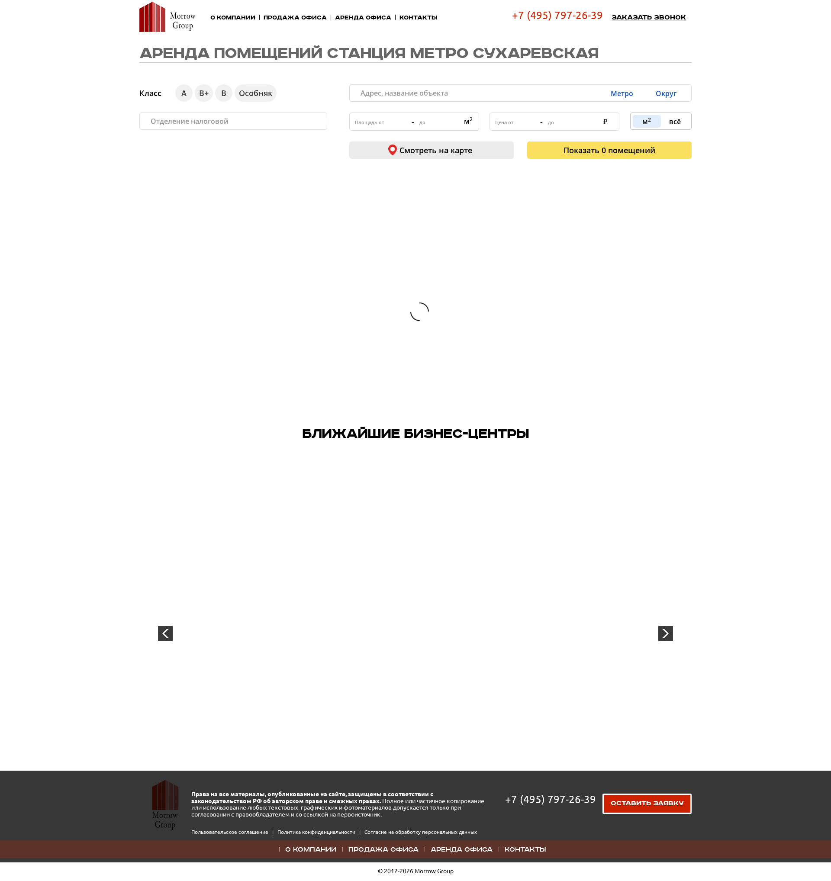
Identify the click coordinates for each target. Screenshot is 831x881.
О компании (232, 17)
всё (675, 121)
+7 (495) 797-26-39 (557, 15)
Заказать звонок (649, 18)
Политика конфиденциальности (317, 832)
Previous (165, 633)
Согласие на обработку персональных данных (420, 832)
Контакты (418, 17)
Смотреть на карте (435, 150)
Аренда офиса (363, 17)
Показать (609, 150)
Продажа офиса (295, 17)
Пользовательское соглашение (230, 832)
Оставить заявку (647, 803)
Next (665, 633)
